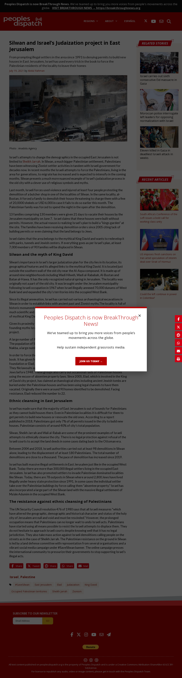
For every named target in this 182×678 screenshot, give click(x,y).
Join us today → (91, 361)
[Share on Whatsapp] (178, 342)
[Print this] (178, 358)
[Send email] (178, 350)
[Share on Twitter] (178, 326)
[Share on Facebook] (178, 318)
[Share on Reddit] (178, 334)
